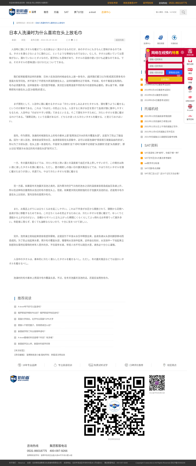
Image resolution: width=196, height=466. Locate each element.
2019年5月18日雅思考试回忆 (157, 90)
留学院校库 (148, 3)
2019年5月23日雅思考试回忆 (157, 85)
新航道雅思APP (130, 3)
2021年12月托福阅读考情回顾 (157, 116)
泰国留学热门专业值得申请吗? (31, 331)
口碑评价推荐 (136, 365)
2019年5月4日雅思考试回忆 (156, 100)
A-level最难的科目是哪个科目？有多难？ (36, 337)
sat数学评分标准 (151, 163)
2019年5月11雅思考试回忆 (156, 95)
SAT (66, 12)
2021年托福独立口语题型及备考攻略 (160, 137)
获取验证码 (174, 72)
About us (21, 463)
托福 (56, 12)
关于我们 (12, 463)
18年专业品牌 (30, 365)
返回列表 (120, 40)
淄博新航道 (20, 23)
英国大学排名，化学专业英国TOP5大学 (35, 319)
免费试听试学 (101, 365)
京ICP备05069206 (178, 463)
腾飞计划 (78, 12)
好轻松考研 (113, 3)
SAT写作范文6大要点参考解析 (157, 158)
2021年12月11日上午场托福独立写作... (161, 126)
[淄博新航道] (19, 12)
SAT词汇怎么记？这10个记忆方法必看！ (162, 173)
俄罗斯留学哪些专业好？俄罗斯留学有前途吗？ (39, 313)
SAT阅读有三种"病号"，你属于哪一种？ (162, 153)
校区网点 (171, 365)
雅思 (46, 12)
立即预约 (165, 79)
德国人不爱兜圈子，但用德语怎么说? (34, 325)
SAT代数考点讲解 (152, 168)
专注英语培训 (65, 365)
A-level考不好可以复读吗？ (30, 306)
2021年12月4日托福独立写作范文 (159, 132)
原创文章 (30, 23)
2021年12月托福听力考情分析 (157, 121)
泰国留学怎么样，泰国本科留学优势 (34, 344)
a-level (92, 12)
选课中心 (106, 12)
